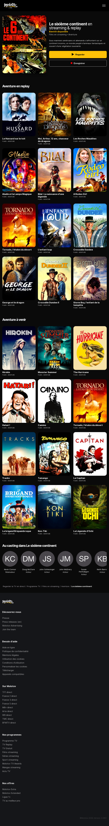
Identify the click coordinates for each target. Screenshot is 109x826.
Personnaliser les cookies (14, 666)
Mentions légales (10, 655)
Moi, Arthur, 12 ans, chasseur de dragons (53, 139)
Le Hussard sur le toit (13, 138)
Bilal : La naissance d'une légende (51, 195)
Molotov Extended (11, 793)
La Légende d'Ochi (83, 531)
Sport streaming (10, 759)
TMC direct (7, 719)
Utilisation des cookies (13, 659)
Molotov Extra (9, 789)
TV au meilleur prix (11, 800)
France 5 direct (9, 703)
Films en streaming (58, 34)
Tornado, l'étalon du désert (17, 249)
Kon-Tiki (42, 531)
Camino (42, 425)
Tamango (43, 478)
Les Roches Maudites (85, 138)
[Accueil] (10, 5)
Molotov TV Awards (12, 763)
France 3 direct (9, 699)
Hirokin (6, 372)
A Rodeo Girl (80, 194)
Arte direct (7, 711)
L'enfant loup (45, 249)
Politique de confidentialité (15, 651)
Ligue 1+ (6, 797)
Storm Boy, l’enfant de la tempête (86, 303)
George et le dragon (13, 302)
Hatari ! (6, 425)
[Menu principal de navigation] (104, 5)
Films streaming (10, 752)
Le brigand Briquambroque (16, 531)
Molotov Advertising (12, 625)
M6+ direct (7, 707)
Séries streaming (10, 756)
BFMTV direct (9, 722)
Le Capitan (79, 478)
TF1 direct (7, 692)
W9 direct (7, 715)
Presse (5, 618)
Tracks (6, 478)
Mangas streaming (11, 767)
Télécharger (8, 670)
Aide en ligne (8, 647)
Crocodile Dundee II (48, 302)
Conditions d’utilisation (13, 662)
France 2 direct (9, 696)
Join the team (9, 629)
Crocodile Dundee (83, 249)
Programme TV (9, 740)
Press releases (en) (12, 621)
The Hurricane (81, 372)
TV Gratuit (7, 748)
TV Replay (7, 744)
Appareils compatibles (13, 674)
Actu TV (6, 771)
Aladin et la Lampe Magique (17, 194)
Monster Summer (47, 372)
